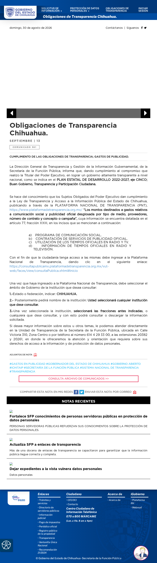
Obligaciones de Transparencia (117, 9)
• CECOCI (71, 500)
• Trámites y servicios (44, 502)
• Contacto (72, 504)
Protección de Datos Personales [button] (84, 9)
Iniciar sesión (143, 9)
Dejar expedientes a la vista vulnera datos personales (56, 469)
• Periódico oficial (47, 526)
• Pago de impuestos (49, 522)
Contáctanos (114, 28)
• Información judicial (45, 516)
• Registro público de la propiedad (47, 532)
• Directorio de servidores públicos (48, 509)
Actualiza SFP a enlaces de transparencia (45, 444)
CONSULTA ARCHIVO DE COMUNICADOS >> (78, 378)
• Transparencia (46, 538)
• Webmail (136, 507)
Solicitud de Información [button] (50, 9)
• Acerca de (114, 500)
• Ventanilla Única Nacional (47, 544)
